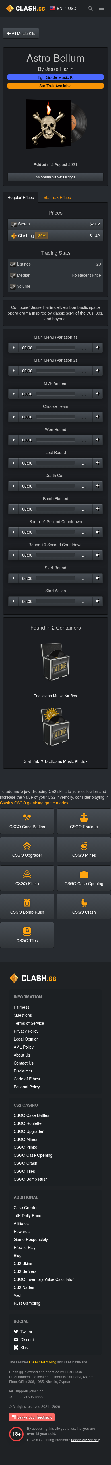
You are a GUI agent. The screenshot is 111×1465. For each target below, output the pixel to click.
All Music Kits (23, 33)
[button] (56, 8)
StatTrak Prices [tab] (57, 197)
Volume (96, 347)
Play (14, 348)
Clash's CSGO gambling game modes (34, 803)
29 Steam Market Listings (55, 176)
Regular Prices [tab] (20, 197)
